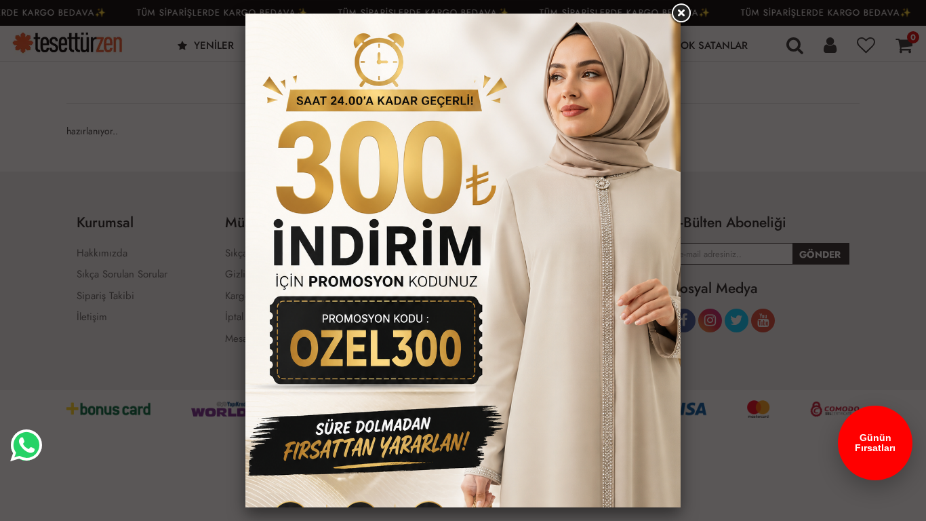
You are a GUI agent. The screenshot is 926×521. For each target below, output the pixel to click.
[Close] (680, 13)
